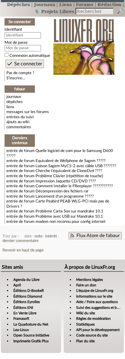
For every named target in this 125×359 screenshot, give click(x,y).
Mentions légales (89, 279)
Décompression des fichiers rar (62, 191)
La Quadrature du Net (30, 324)
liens (10, 107)
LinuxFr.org (83, 43)
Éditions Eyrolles (26, 302)
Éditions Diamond (27, 296)
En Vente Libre (24, 313)
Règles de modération (93, 318)
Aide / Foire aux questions (97, 302)
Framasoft (21, 318)
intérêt (51, 236)
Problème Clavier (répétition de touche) (69, 176)
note (38, 236)
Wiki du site (85, 313)
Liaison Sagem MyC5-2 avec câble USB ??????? (75, 166)
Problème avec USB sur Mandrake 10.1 (69, 216)
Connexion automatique (29, 55)
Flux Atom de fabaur (98, 235)
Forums (84, 4)
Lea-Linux (21, 330)
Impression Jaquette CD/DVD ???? (65, 181)
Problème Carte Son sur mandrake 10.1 (69, 211)
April (17, 285)
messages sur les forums (27, 112)
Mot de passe (16, 42)
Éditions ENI (23, 307)
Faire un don (86, 285)
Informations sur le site (94, 296)
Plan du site (85, 341)
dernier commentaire (20, 241)
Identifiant (13, 29)
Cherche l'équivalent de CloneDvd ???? (68, 171)
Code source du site (92, 335)
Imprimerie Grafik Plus (31, 341)
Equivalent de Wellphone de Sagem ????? (70, 161)
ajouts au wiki (17, 122)
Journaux (44, 4)
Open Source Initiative (31, 335)
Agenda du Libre (26, 279)
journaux (13, 96)
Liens (65, 4)
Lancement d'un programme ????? (64, 196)
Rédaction (109, 4)
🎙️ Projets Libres (54, 11)
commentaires (18, 127)
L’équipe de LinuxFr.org (94, 290)
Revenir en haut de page (23, 250)
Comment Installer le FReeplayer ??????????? (74, 186)
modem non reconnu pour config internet (70, 221)
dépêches (14, 102)
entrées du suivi (20, 117)
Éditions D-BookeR (28, 290)
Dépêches (18, 4)
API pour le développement (98, 330)
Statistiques (85, 324)
